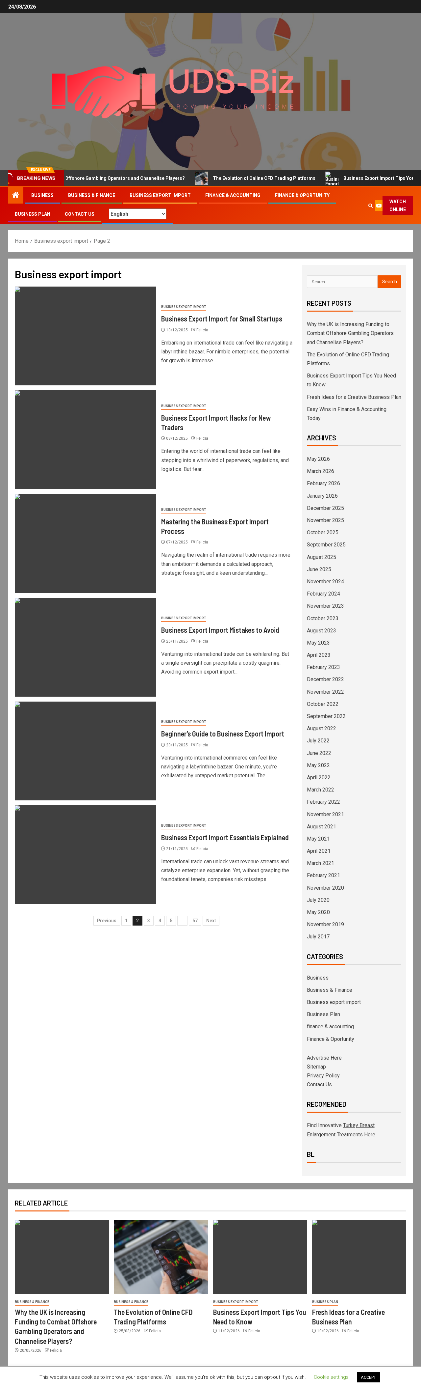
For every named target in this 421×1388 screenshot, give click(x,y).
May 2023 (318, 643)
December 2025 (325, 508)
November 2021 (325, 814)
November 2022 (325, 692)
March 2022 (320, 790)
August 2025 (321, 557)
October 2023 (322, 618)
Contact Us (79, 214)
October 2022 (322, 704)
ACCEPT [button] (368, 1377)
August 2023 (321, 630)
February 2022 (323, 802)
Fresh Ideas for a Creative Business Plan (354, 397)
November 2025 (325, 520)
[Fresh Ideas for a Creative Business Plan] (359, 1257)
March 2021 (320, 863)
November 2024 (325, 581)
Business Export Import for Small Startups (221, 318)
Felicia (202, 330)
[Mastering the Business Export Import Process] (85, 543)
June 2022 (319, 753)
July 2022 (318, 740)
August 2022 (321, 728)
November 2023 (325, 606)
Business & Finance (91, 195)
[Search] (370, 205)
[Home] (15, 195)
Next (211, 920)
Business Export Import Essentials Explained (225, 837)
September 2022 (326, 716)
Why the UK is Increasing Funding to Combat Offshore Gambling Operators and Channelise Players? (350, 333)
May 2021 (318, 839)
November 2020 (325, 888)
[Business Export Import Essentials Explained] (85, 854)
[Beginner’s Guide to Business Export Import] (85, 751)
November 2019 (325, 924)
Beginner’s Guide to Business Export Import (222, 733)
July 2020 (318, 900)
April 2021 (319, 851)
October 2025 (322, 532)
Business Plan (32, 214)
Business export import (160, 195)
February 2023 (323, 667)
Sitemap (316, 1067)
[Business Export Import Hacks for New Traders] (85, 439)
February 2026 (323, 483)
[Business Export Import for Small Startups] (85, 336)
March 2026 (320, 471)
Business (42, 195)
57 (195, 920)
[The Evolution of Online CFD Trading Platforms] (161, 1257)
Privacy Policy (323, 1075)
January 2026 (322, 496)
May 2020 (318, 912)
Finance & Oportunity (302, 195)
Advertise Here (324, 1058)
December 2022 (325, 679)
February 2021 (323, 875)
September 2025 (326, 544)
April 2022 (319, 777)
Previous (106, 920)
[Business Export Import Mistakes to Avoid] (85, 647)
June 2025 (319, 569)
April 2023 (319, 655)
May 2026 (318, 459)
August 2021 (321, 826)
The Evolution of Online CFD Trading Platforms (243, 178)
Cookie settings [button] (331, 1377)
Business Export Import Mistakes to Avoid (220, 629)
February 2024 (323, 594)
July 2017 (318, 936)
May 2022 (318, 765)
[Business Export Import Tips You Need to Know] (260, 1257)
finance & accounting (232, 195)
